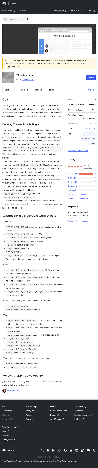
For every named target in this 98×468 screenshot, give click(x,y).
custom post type (88, 134)
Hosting (5, 415)
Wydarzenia (79, 411)
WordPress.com (10, 427)
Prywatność (7, 419)
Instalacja (38, 90)
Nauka (53, 406)
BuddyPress (8, 439)
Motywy (30, 411)
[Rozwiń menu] (94, 3)
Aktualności (7, 411)
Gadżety (79, 419)
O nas (5, 406)
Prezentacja (31, 406)
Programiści (55, 415)
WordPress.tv (57, 419)
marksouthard (28, 79)
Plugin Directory (8, 11)
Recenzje (24, 90)
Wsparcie (92, 90)
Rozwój (51, 90)
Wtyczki (29, 415)
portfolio (92, 144)
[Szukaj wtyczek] (27, 19)
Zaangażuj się (80, 406)
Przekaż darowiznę (84, 415)
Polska (11, 450)
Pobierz (91, 77)
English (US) (91, 128)
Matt (5, 431)
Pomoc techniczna (58, 411)
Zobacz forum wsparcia (78, 221)
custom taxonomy (88, 139)
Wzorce (29, 419)
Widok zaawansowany (78, 150)
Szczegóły (9, 90)
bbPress (7, 435)
